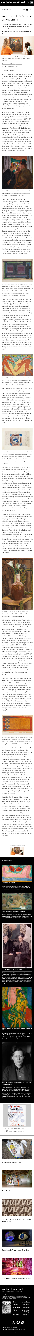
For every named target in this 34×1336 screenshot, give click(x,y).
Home (15, 1302)
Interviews (16, 1307)
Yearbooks (25, 1304)
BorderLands (6, 1191)
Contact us (25, 1314)
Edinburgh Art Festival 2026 (11, 1162)
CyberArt (16, 1314)
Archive (15, 1304)
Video (15, 1310)
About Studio (26, 1302)
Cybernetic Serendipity (25, 1311)
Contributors (26, 1307)
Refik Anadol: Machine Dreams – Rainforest (16, 1278)
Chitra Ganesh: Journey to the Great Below (16, 1250)
